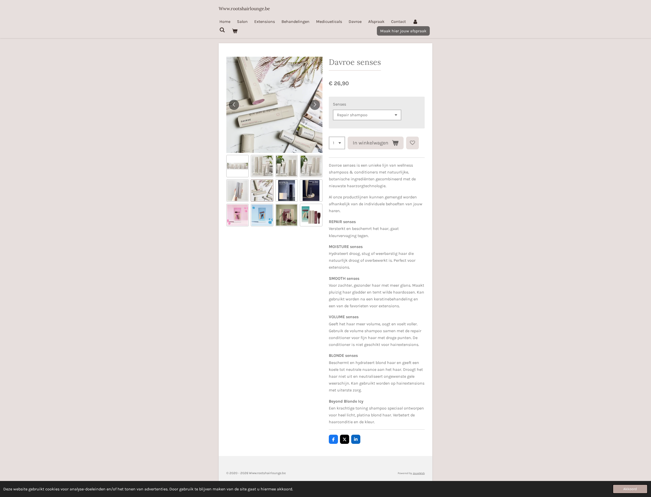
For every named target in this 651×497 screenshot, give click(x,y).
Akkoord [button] (630, 489)
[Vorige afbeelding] (234, 105)
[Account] (415, 21)
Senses (339, 104)
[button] (237, 166)
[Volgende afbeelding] (315, 105)
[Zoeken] (222, 30)
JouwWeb (419, 473)
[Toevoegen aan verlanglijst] (412, 143)
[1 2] (337, 143)
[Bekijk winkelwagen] (234, 31)
